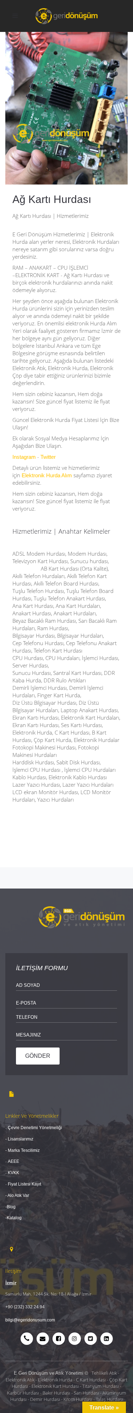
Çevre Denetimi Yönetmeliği (35, 1127)
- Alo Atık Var (17, 1195)
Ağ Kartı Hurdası (51, 199)
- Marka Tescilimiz (22, 1150)
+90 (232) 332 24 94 (25, 1306)
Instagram (24, 457)
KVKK (13, 1172)
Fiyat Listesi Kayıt (25, 1184)
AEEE (13, 1161)
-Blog (10, 1206)
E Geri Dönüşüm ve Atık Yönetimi (48, 1373)
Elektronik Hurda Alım (47, 475)
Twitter (48, 457)
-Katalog (13, 1217)
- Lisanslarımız (19, 1139)
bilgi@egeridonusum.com (30, 1320)
